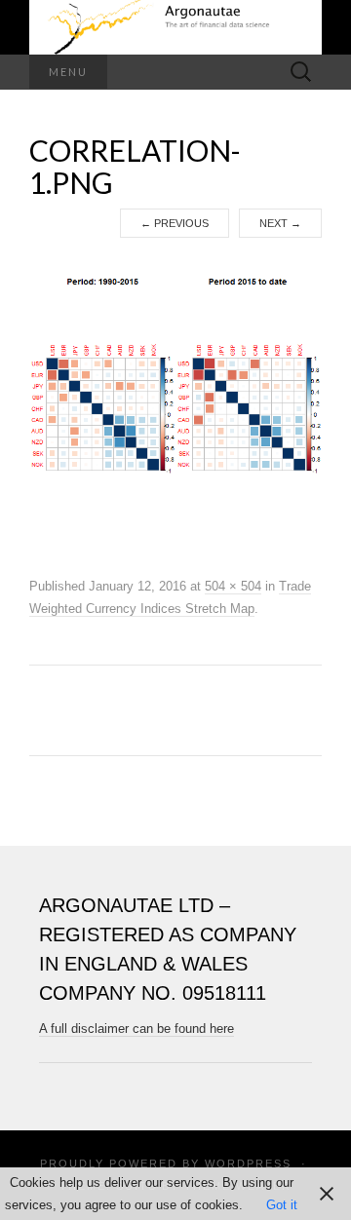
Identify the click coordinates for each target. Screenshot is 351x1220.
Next (280, 223)
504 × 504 (233, 586)
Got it (281, 1205)
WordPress (248, 1163)
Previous (174, 223)
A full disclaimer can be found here (136, 1028)
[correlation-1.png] (175, 406)
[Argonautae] (175, 27)
